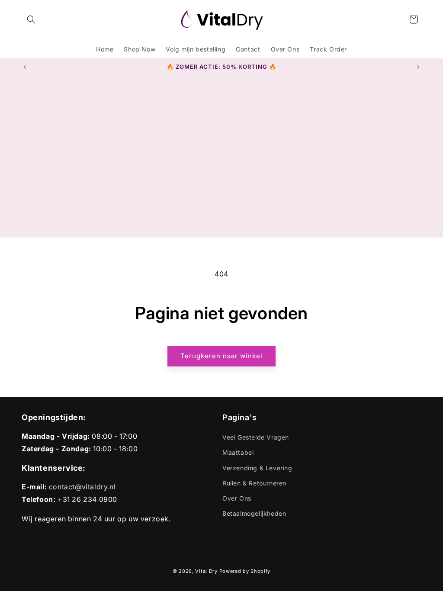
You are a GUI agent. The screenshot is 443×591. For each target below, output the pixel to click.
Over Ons (236, 498)
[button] (31, 19)
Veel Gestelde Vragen (255, 437)
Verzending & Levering (257, 468)
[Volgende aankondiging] (418, 67)
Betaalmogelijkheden (254, 513)
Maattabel (238, 452)
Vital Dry (206, 571)
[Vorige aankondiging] (24, 67)
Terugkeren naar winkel (221, 356)
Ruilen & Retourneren (254, 483)
